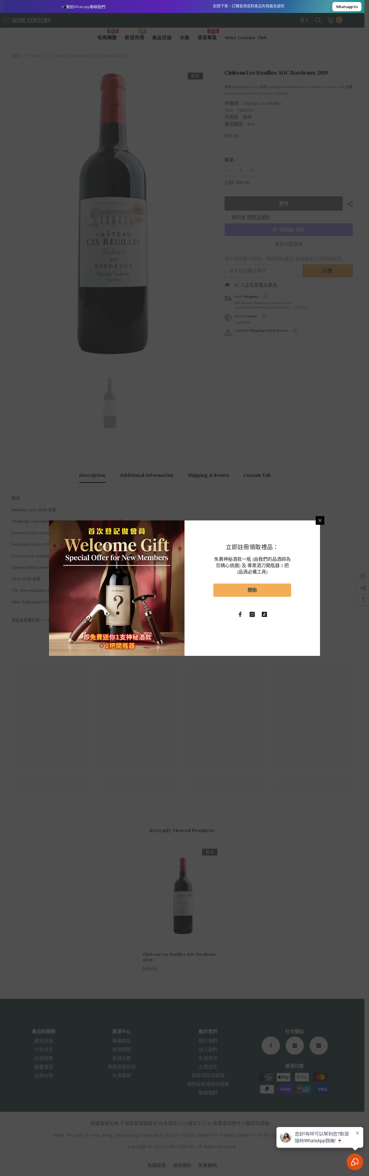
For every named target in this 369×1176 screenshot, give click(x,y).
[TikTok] (264, 614)
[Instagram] (252, 614)
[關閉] (320, 520)
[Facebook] (240, 614)
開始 (252, 590)
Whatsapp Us (347, 6)
